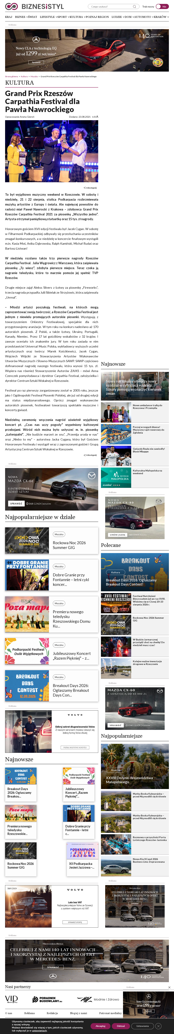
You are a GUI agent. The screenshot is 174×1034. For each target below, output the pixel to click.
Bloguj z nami (78, 1013)
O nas (8, 1013)
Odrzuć (121, 1026)
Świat (32, 17)
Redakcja (52, 1013)
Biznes (20, 17)
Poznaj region (97, 17)
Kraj (8, 17)
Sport (62, 17)
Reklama (29, 1013)
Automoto (142, 17)
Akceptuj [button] (100, 1026)
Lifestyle (47, 17)
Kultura (76, 17)
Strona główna (11, 76)
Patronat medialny (110, 1013)
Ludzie (117, 17)
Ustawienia (142, 1026)
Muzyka (34, 76)
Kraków (160, 17)
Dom (128, 17)
